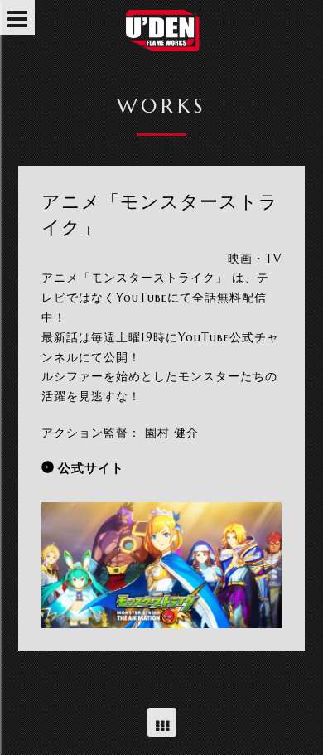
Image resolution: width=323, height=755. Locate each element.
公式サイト (91, 468)
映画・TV (255, 258)
